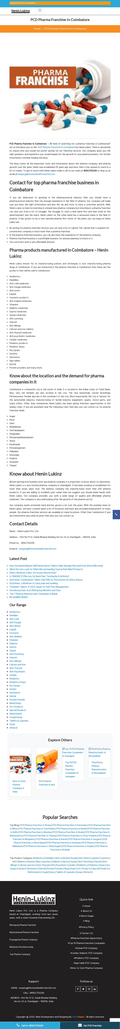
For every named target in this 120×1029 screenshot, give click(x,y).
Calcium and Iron (18, 665)
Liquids (13, 630)
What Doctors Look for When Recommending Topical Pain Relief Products (46, 569)
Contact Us (87, 933)
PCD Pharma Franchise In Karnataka (69, 825)
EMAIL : (15, 988)
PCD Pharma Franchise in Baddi (71, 829)
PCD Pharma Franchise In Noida (68, 832)
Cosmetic (14, 633)
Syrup (12, 724)
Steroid (13, 658)
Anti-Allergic (16, 661)
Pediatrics (14, 679)
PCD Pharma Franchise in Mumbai (35, 832)
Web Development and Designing (52, 1017)
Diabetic (14, 644)
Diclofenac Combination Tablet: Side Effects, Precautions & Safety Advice (46, 580)
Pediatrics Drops (18, 682)
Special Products (18, 710)
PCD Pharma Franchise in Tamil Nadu (37, 829)
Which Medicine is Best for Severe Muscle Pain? (33, 573)
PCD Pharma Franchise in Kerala (35, 825)
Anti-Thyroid (16, 668)
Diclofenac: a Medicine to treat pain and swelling (34, 583)
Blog (87, 921)
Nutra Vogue (87, 916)
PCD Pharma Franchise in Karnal (51, 839)
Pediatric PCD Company (87, 958)
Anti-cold (14, 619)
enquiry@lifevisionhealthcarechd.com (36, 174)
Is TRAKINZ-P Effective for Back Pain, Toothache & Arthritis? (39, 576)
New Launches (43, 862)
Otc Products (16, 707)
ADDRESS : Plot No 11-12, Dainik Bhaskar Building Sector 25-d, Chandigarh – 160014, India (34, 999)
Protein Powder (17, 700)
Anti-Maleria (16, 637)
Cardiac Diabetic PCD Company (87, 953)
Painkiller (14, 616)
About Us (87, 911)
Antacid (13, 728)
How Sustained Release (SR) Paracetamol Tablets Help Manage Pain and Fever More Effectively (56, 566)
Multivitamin (16, 714)
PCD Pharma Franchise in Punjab (78, 846)
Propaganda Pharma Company (23, 940)
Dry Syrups (15, 686)
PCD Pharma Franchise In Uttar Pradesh (77, 836)
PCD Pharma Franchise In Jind (47, 783)
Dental (13, 696)
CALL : (26, 993)
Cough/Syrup (16, 717)
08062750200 (37, 993)
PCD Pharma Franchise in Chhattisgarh (42, 846)
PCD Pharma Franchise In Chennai (40, 836)
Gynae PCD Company (87, 948)
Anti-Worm (15, 626)
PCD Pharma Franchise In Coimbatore (65, 29)
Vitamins (14, 640)
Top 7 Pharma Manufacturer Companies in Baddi (34, 594)
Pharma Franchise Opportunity (87, 938)
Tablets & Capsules (19, 721)
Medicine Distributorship (21, 947)
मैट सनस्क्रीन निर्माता (19, 597)
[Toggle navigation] (40, 10)
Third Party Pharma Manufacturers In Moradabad (99, 768)
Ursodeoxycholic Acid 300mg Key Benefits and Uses (35, 590)
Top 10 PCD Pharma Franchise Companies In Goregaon (71, 770)
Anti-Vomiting (17, 654)
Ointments (15, 693)
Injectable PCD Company (87, 963)
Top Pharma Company (20, 954)
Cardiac (13, 675)
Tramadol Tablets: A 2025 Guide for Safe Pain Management (39, 587)
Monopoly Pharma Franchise (23, 925)
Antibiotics (15, 612)
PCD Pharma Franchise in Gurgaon (85, 839)
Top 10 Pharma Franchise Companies (87, 943)
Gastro (13, 647)
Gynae (13, 651)
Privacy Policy (87, 927)
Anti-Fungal (15, 623)
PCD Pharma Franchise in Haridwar (64, 843)
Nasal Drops (15, 703)
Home (37, 29)
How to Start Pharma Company (87, 968)
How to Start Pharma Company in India (19, 786)
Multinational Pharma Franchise (24, 932)
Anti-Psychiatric (17, 672)
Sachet (13, 689)
